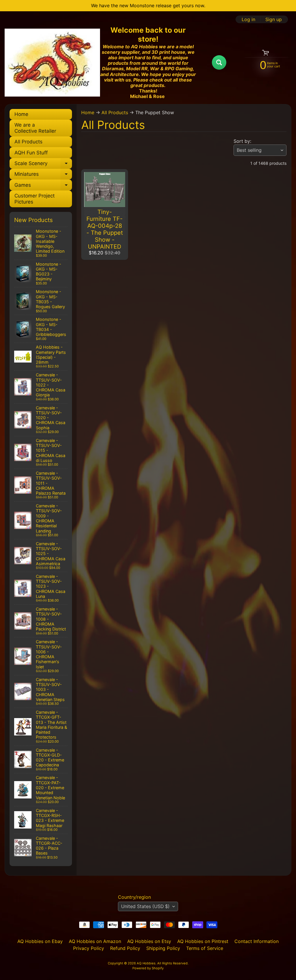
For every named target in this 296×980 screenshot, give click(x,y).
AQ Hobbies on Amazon (95, 941)
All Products (28, 142)
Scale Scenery (43, 164)
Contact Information (256, 941)
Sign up (273, 19)
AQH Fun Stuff (31, 153)
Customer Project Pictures (34, 198)
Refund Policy (125, 948)
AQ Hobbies (146, 963)
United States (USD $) (145, 906)
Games (43, 186)
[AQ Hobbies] (52, 63)
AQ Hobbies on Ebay (40, 941)
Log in (248, 19)
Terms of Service (204, 948)
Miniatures (43, 175)
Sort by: (242, 141)
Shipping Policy (163, 948)
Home (21, 114)
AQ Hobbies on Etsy (149, 941)
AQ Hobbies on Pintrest (202, 941)
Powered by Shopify (148, 968)
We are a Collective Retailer (35, 128)
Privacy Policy (88, 948)
